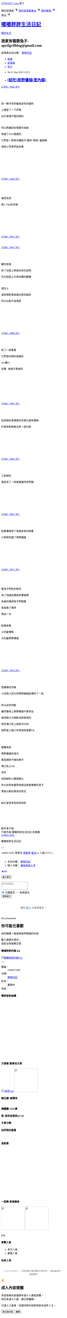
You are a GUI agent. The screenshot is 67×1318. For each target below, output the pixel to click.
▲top (4, 871)
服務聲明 (33, 1274)
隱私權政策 (55, 1271)
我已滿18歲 (7, 1312)
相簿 (9, 59)
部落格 (11, 63)
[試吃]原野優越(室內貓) (26, 80)
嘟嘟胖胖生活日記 (21, 24)
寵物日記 (27, 53)
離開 (18, 1312)
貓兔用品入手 (28, 865)
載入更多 (6, 877)
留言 (33, 853)
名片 (9, 66)
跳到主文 (6, 33)
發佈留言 (6, 896)
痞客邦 (27, 853)
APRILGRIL (7, 835)
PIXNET (14, 1271)
